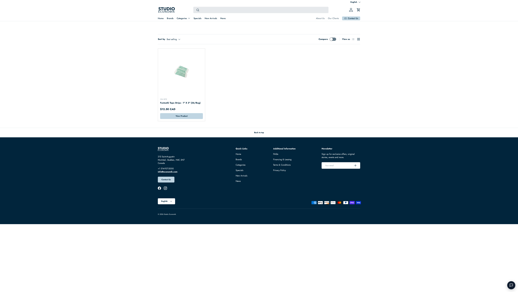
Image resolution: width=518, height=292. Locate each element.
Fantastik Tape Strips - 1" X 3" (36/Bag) (180, 102)
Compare (323, 39)
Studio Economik (170, 214)
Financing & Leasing (282, 159)
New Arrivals (211, 18)
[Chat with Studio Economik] (511, 285)
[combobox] (260, 10)
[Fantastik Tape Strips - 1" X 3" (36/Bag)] (181, 72)
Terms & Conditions (282, 164)
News (223, 18)
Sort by (161, 39)
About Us (320, 18)
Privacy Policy (279, 170)
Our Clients (333, 18)
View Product (182, 116)
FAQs (275, 154)
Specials (197, 18)
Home (161, 18)
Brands (170, 18)
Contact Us (166, 179)
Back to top (259, 132)
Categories (182, 18)
